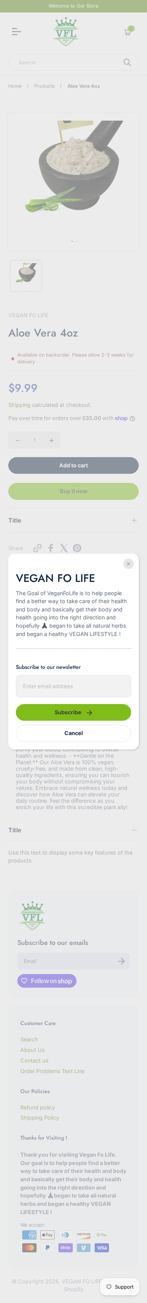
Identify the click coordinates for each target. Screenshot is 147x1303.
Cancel (73, 733)
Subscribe (68, 712)
